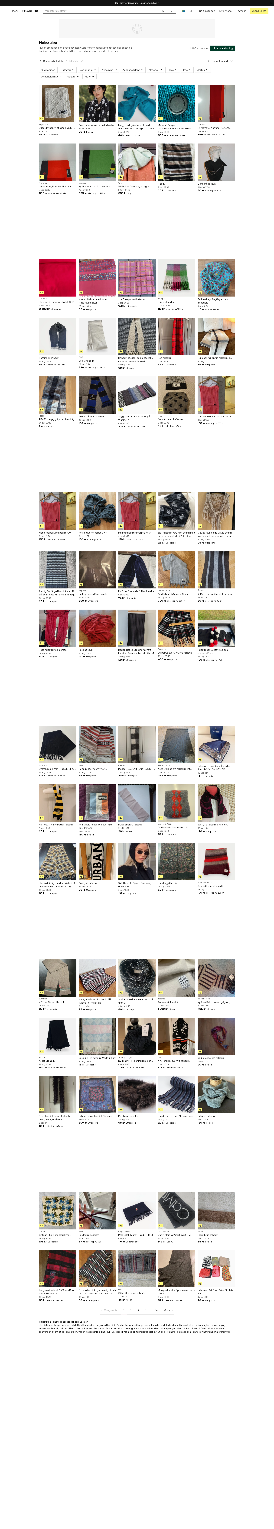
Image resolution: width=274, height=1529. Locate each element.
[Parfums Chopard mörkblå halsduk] (137, 569)
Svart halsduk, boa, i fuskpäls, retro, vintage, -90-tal (54, 1118)
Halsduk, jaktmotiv (167, 883)
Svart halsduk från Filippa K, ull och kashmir (57, 769)
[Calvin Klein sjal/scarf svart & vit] (176, 1210)
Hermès (43, 299)
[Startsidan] (30, 11)
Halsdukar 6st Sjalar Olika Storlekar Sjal (216, 1292)
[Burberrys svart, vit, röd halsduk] (176, 628)
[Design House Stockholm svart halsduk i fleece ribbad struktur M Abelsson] (137, 628)
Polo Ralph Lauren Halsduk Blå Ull (135, 1235)
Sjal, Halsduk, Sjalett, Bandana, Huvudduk (134, 885)
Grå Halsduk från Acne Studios (174, 594)
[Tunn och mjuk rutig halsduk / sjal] (216, 336)
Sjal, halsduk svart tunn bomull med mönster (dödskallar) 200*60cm (176, 534)
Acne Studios (164, 591)
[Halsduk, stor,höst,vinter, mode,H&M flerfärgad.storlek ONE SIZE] (97, 744)
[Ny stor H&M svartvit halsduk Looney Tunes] (176, 1036)
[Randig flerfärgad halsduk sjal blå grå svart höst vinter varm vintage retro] (57, 569)
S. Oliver (43, 999)
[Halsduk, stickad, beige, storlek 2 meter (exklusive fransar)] (137, 336)
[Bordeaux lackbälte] (97, 1210)
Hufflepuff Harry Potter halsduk (56, 824)
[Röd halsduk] (176, 336)
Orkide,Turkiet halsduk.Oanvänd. (96, 1116)
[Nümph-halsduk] (176, 278)
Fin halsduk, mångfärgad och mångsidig (213, 301)
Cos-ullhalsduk (86, 360)
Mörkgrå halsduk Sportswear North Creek (176, 1292)
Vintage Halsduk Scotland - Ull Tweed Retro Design (95, 1001)
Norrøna (201, 125)
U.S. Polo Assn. (165, 824)
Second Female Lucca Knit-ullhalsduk (212, 886)
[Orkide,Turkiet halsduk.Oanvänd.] (97, 1094)
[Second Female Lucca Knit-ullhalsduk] (216, 861)
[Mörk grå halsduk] (216, 162)
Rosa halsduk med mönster (53, 649)
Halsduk (162, 183)
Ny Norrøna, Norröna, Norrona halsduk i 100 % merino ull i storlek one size (215, 128)
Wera (120, 183)
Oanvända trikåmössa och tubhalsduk (171, 419)
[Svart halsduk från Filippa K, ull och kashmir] (57, 744)
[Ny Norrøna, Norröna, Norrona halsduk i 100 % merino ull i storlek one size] (216, 103)
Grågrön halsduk (206, 1116)
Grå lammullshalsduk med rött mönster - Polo (173, 827)
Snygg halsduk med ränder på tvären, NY (134, 418)
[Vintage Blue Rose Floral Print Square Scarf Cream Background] (57, 1210)
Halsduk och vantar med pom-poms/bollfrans (213, 651)
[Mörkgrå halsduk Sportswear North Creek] (176, 1268)
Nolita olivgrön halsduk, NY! (93, 532)
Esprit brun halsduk (208, 1235)
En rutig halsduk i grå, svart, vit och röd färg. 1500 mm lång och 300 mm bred (97, 1292)
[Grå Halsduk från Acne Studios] (176, 569)
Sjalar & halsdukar (54, 61)
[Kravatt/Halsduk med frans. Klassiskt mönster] (97, 278)
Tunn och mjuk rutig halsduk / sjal (215, 358)
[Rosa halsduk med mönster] (57, 628)
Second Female (205, 882)
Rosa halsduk (85, 649)
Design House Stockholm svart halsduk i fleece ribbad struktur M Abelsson (136, 651)
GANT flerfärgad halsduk (131, 1293)
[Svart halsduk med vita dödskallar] (97, 103)
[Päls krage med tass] (137, 1094)
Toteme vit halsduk (168, 1002)
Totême (161, 999)
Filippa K (83, 591)
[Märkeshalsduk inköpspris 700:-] (216, 395)
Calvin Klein (163, 1232)
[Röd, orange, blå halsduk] (216, 1036)
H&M (160, 416)
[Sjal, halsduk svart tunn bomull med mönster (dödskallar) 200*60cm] (176, 511)
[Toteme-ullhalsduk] (57, 336)
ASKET (42, 1057)
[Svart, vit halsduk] (97, 861)
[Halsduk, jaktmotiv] (176, 861)
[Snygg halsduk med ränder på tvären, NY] (137, 395)
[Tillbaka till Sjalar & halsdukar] (40, 61)
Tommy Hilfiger (125, 1057)
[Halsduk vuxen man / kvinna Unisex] (176, 1094)
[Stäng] (271, 3)
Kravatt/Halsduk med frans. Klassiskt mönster (93, 301)
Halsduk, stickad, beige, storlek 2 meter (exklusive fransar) (135, 360)
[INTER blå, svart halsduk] (97, 395)
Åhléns (201, 591)
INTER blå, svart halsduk (91, 416)
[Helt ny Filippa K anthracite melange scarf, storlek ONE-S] (97, 569)
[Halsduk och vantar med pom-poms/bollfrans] (216, 628)
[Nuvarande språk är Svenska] (183, 11)
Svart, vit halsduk (88, 883)
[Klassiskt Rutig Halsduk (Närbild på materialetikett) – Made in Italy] (57, 861)
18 (156, 1310)
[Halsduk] (176, 162)
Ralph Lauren (204, 999)
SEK (191, 11)
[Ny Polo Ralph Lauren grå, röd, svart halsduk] (216, 978)
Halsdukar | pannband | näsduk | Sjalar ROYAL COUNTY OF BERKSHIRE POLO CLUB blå (215, 768)
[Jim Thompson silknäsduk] (137, 278)
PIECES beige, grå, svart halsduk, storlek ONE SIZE (56, 419)
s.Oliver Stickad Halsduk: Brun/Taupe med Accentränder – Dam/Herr (56, 1002)
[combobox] (105, 10)
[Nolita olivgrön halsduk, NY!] (97, 511)
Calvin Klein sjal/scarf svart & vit (175, 1235)
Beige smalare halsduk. (130, 824)
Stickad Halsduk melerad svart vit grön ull (136, 1001)
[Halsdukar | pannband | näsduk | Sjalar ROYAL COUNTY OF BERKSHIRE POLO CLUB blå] (216, 744)
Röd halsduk (164, 358)
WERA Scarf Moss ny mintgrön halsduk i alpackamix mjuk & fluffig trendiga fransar (136, 186)
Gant (120, 1290)
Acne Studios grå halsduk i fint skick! (174, 769)
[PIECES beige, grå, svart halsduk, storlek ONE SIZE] (57, 395)
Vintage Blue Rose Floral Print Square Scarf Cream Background (56, 1235)
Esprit (200, 1232)
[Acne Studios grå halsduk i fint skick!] (176, 744)
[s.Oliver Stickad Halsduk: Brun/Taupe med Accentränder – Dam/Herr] (57, 978)
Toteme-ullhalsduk (49, 358)
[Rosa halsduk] (97, 628)
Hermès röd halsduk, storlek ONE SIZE (56, 302)
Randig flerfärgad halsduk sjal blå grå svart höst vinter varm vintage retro (57, 593)
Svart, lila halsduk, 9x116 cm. (213, 824)
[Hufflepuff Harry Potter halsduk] (57, 803)
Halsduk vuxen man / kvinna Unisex (176, 1116)
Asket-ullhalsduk (47, 1060)
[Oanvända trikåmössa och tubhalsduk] (176, 395)
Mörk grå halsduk (206, 183)
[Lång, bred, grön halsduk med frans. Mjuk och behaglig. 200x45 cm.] (137, 103)
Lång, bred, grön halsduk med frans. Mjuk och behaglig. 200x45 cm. (136, 127)
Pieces (42, 416)
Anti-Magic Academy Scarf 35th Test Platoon (95, 826)
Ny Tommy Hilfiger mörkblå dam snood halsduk (135, 1060)
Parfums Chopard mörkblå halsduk (136, 591)
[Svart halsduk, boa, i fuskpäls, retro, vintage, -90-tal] (57, 1094)
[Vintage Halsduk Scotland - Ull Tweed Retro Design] (97, 978)
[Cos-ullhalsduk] (97, 336)
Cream (42, 1232)
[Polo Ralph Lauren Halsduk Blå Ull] (137, 1210)
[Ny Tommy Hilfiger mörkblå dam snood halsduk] (137, 1036)
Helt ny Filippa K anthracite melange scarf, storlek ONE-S (94, 594)
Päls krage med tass (129, 1116)
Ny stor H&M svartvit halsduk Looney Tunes (173, 1060)
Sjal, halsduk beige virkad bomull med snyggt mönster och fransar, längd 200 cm (215, 534)
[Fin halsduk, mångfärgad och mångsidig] (216, 278)
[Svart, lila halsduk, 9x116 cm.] (216, 803)
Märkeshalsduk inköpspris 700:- (214, 416)
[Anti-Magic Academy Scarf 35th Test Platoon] (97, 803)
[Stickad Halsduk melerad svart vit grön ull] (137, 978)
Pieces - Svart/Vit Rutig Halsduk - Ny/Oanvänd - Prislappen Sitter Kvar (136, 769)
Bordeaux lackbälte (89, 1235)
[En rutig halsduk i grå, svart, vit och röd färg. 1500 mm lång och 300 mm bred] (97, 1268)
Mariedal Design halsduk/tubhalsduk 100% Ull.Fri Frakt (174, 127)
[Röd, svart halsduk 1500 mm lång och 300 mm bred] (57, 1268)
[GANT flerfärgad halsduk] (137, 1268)
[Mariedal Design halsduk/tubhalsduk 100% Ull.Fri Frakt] (176, 103)
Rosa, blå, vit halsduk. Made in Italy (97, 1058)
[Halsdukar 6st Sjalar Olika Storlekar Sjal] (216, 1268)
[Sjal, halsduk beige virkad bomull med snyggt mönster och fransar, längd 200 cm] (216, 511)
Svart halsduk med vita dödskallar (96, 125)
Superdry (43, 125)
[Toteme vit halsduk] (176, 978)
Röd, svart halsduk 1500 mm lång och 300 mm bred (56, 1292)
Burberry (162, 649)
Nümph (161, 299)
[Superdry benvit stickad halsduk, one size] (57, 103)
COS (81, 357)
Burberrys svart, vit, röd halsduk (175, 652)
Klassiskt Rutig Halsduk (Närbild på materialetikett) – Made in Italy (57, 885)
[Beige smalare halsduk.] (137, 803)
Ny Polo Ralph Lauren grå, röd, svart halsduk (214, 1002)
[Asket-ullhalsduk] (57, 1036)
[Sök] (163, 10)
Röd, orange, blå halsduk (211, 1058)
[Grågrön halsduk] (216, 1094)
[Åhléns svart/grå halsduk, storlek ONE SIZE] (216, 569)
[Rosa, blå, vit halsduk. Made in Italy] (97, 1036)
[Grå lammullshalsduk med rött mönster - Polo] (176, 803)
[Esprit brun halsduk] (216, 1210)
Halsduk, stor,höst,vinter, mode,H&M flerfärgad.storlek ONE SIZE (97, 769)
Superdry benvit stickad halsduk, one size (56, 128)
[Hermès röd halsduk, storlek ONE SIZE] (57, 278)
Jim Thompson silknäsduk (131, 299)
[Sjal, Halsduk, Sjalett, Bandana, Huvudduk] (137, 861)
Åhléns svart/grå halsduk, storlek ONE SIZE (215, 594)
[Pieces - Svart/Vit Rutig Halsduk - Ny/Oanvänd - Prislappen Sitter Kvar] (137, 744)
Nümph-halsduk (166, 302)
